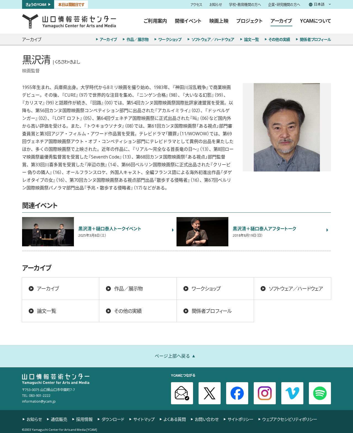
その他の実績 (279, 39)
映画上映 (218, 20)
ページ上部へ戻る (172, 355)
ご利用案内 (155, 20)
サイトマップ (144, 419)
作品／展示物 (137, 39)
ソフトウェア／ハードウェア (212, 39)
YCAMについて (315, 20)
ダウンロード (112, 419)
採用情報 (84, 419)
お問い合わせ (207, 419)
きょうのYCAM (36, 4)
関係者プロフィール (315, 39)
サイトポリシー (240, 419)
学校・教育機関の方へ (245, 4)
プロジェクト (249, 20)
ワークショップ (169, 39)
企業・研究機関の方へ (284, 4)
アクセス (196, 4)
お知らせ (215, 4)
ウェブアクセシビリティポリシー (289, 419)
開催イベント (188, 20)
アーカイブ (281, 20)
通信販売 (59, 419)
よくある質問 (175, 419)
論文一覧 (251, 39)
